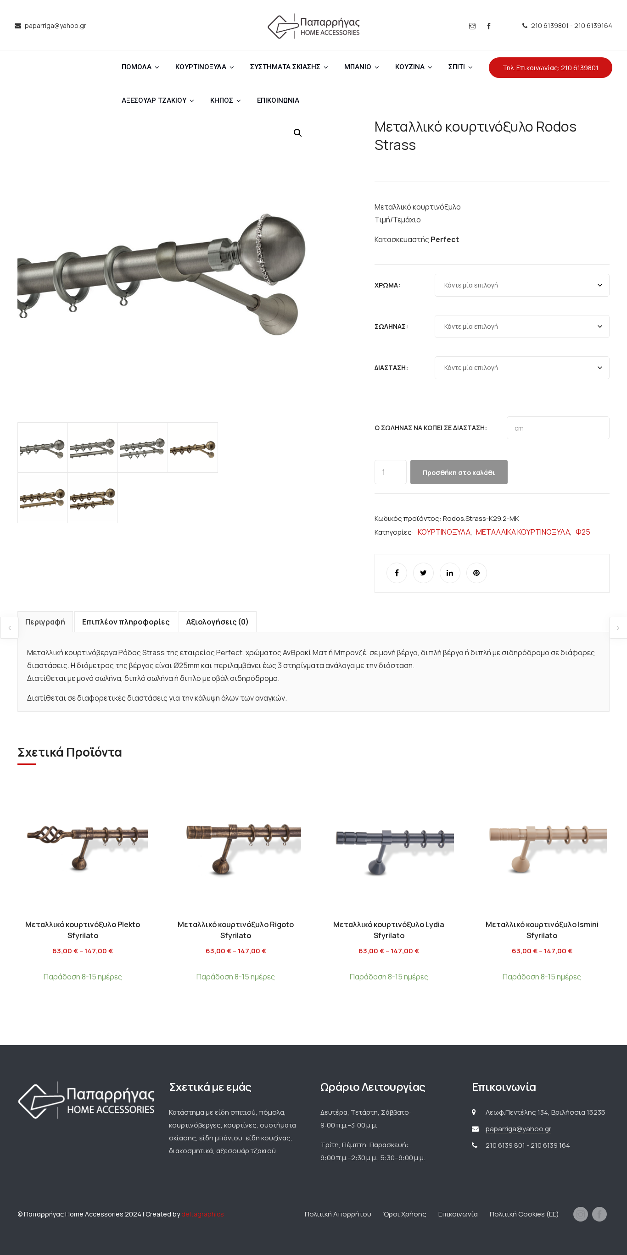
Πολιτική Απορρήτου (338, 1214)
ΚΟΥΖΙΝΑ (410, 67)
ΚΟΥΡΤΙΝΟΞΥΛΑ (200, 67)
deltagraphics (202, 1214)
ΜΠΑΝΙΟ (357, 67)
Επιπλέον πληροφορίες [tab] (125, 622)
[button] (298, 133)
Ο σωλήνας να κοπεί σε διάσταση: (431, 427)
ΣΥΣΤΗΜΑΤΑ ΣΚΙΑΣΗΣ (285, 67)
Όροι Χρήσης (404, 1214)
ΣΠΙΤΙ (456, 67)
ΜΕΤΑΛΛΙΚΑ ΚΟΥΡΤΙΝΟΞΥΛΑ (523, 532)
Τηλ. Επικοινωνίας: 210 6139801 (551, 67)
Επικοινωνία (458, 1214)
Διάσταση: (391, 367)
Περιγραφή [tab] (45, 622)
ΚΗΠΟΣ (221, 100)
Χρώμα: (387, 285)
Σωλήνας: (391, 326)
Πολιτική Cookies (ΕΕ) (524, 1214)
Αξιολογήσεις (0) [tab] (217, 622)
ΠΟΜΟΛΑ (136, 67)
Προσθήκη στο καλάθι (459, 472)
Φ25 (583, 532)
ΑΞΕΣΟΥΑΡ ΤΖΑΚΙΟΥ (154, 100)
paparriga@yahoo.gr (518, 1128)
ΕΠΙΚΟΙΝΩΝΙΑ (278, 100)
